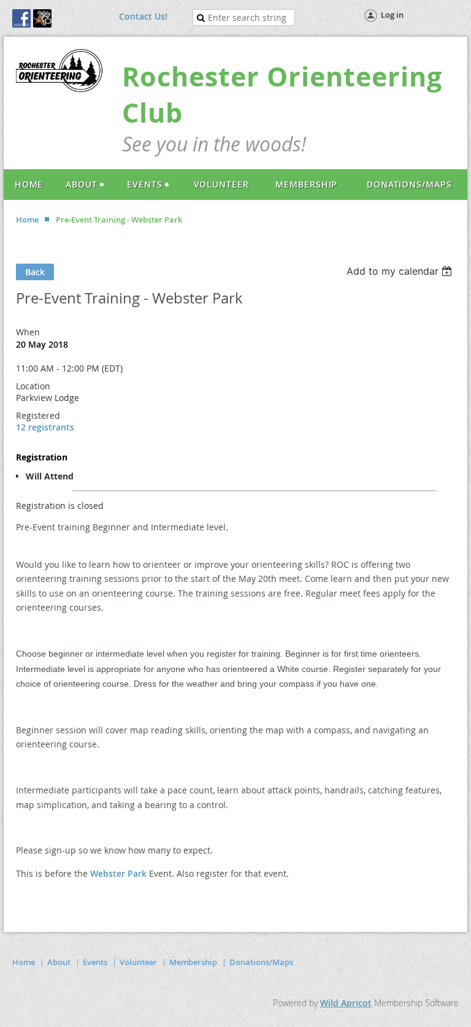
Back (35, 272)
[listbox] (401, 271)
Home (27, 219)
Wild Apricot (346, 1003)
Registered (38, 415)
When (28, 332)
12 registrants (45, 427)
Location (33, 386)
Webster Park (118, 873)
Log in (392, 14)
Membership (193, 962)
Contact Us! (143, 16)
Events (95, 962)
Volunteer (138, 962)
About (59, 962)
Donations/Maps (261, 962)
